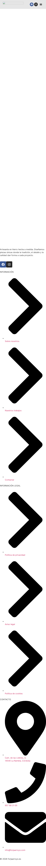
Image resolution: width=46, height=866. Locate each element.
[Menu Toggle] (41, 4)
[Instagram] (36, 4)
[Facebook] (31, 4)
